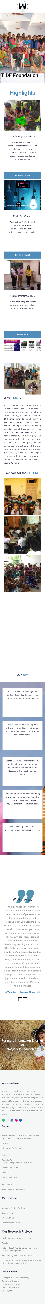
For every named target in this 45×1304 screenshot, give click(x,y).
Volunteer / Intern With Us (13, 1208)
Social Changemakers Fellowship (17, 1163)
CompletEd (7, 1160)
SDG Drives (8, 1172)
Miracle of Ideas (10, 1177)
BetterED (6, 1155)
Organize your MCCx (11, 1223)
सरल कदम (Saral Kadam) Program (17, 1138)
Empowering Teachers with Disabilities (19, 1255)
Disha (5, 1143)
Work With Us (8, 1218)
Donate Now (7, 1213)
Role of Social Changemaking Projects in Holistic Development (19, 1249)
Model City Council (11, 1168)
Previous (20, 999)
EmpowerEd (7, 1184)
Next (25, 999)
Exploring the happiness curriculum (17, 1238)
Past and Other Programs (13, 1189)
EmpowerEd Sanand (12, 1148)
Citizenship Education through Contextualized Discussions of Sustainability (21, 1261)
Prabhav (5, 1243)
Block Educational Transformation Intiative (20, 1135)
